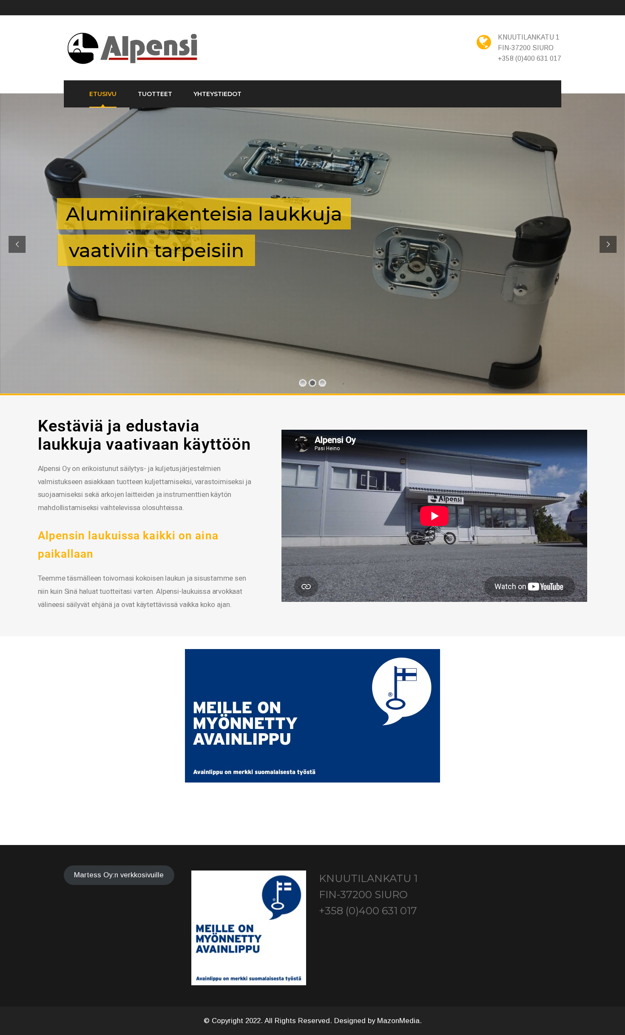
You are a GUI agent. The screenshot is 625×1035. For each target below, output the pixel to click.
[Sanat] (133, 48)
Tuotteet (155, 94)
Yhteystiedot (217, 94)
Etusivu (102, 94)
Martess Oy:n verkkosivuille (119, 875)
